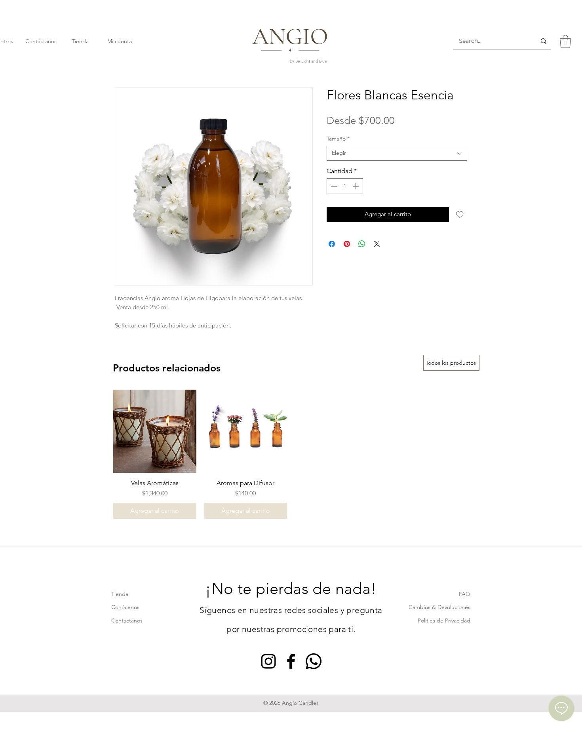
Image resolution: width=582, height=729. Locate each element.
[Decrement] (333, 186)
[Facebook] (291, 661)
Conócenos (125, 607)
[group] (291, 454)
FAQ (464, 594)
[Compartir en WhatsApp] (362, 244)
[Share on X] (377, 244)
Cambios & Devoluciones (439, 607)
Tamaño (338, 138)
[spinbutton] (345, 186)
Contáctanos (127, 620)
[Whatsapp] (313, 661)
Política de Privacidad (444, 620)
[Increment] (356, 186)
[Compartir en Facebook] (332, 244)
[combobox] (397, 153)
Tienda (119, 594)
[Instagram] (268, 661)
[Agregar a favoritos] (460, 214)
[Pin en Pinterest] (347, 244)
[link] (565, 41)
